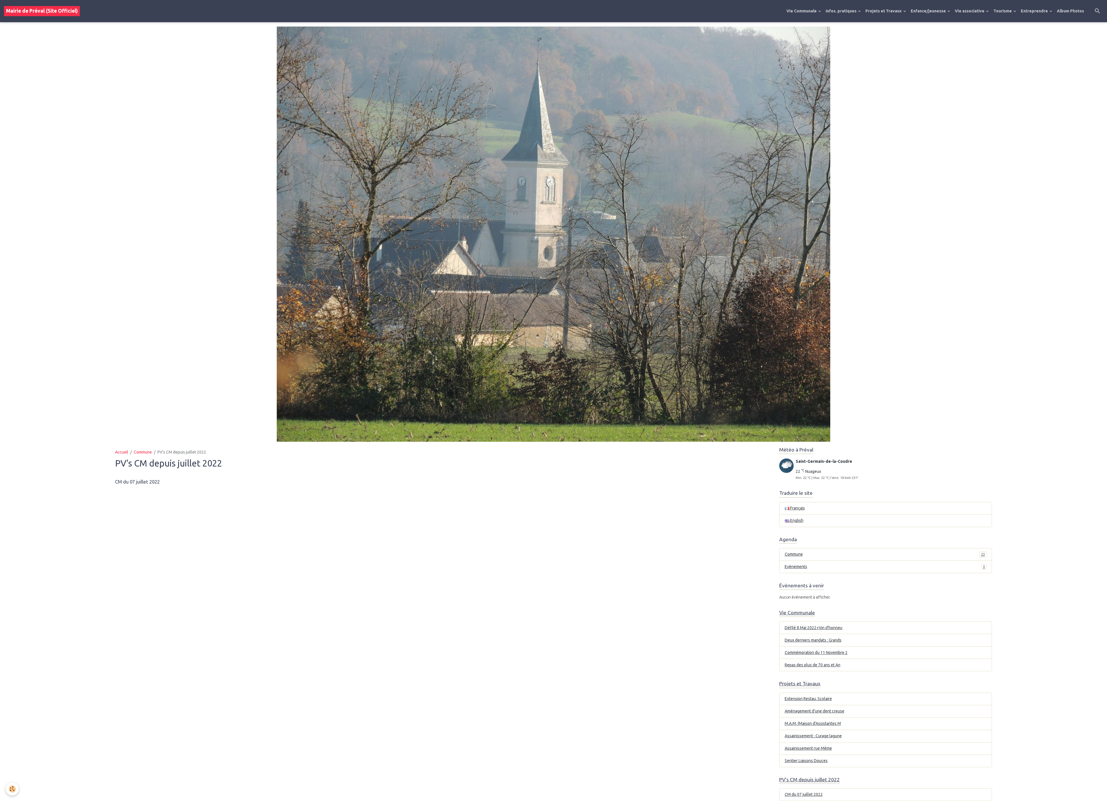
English (796, 520)
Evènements (885, 566)
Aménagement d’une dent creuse (814, 711)
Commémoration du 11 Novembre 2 (816, 652)
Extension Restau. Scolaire (808, 698)
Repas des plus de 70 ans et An (812, 665)
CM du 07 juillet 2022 (137, 481)
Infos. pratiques (841, 11)
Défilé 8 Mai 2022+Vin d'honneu (813, 627)
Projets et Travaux (884, 11)
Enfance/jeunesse (929, 11)
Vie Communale (802, 11)
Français (797, 508)
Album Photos (1070, 11)
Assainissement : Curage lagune (813, 736)
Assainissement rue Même (808, 748)
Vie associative (970, 11)
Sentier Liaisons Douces (806, 760)
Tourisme (1003, 11)
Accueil (121, 452)
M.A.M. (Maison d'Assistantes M (813, 723)
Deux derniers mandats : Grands (813, 640)
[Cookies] (12, 789)
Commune (143, 452)
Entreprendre (1035, 11)
